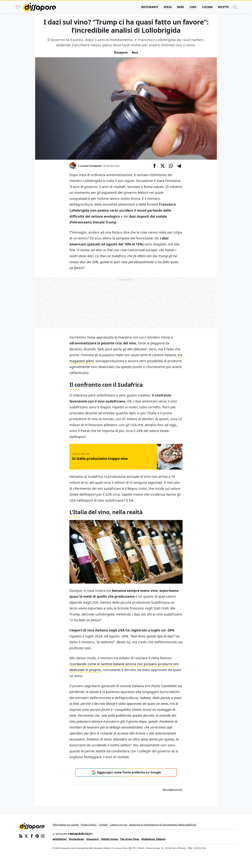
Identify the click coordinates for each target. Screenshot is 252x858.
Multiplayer (60, 839)
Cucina (207, 7)
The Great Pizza (129, 839)
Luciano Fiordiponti (90, 165)
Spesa (168, 7)
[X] (26, 836)
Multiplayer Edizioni (153, 839)
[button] (154, 165)
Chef (193, 7)
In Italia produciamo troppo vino (100, 458)
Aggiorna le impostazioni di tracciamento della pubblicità (162, 824)
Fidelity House (109, 839)
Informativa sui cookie (66, 824)
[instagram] (42, 836)
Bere (180, 7)
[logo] (39, 7)
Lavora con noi (118, 824)
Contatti (103, 824)
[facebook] (31, 836)
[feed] (20, 836)
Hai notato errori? (173, 789)
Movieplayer (76, 839)
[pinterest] (37, 836)
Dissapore (121, 52)
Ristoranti (149, 7)
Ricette (223, 7)
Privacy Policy (89, 824)
